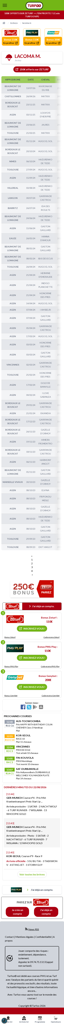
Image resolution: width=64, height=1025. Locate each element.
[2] (15, 648)
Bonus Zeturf (10, 637)
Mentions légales (24, 936)
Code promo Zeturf (51, 637)
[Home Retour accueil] (34, 5)
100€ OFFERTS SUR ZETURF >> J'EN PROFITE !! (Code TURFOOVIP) (32, 15)
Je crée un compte (17, 911)
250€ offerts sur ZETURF (34, 69)
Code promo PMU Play (50, 666)
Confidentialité (43, 936)
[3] (15, 677)
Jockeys (14, 23)
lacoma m (26, 23)
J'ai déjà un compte (46, 911)
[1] (15, 619)
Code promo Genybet (50, 695)
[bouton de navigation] (4, 5)
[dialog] (4, 1020)
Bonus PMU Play (11, 666)
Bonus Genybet (11, 695)
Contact (9, 936)
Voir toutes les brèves (32, 874)
